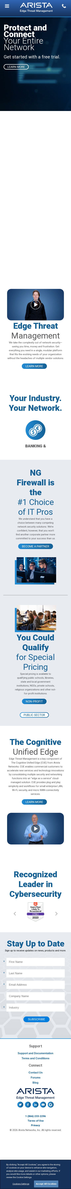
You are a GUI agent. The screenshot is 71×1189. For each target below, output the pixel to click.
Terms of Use (36, 1120)
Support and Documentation (35, 1053)
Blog (35, 1082)
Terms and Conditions (35, 1058)
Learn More (34, 366)
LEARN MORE (16, 67)
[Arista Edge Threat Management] (36, 8)
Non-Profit (34, 701)
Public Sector (34, 715)
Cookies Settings (21, 1184)
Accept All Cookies (46, 1184)
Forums (35, 1077)
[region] (35, 1174)
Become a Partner (35, 546)
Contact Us (36, 1072)
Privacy (35, 1125)
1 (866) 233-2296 (35, 1116)
